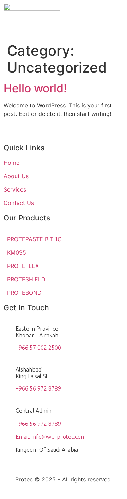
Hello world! (35, 88)
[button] (117, 10)
